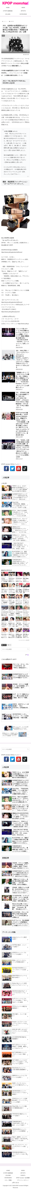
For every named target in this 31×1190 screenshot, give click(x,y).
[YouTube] (18, 468)
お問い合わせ (15, 1182)
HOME (8, 1170)
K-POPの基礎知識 (8, 1173)
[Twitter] (12, 468)
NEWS (4, 645)
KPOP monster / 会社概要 (23, 1177)
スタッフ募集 (8, 1180)
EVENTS (23, 1175)
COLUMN (8, 1175)
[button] (28, 649)
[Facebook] (6, 468)
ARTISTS (23, 1173)
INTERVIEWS (8, 1177)
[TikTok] (24, 468)
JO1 (10, 645)
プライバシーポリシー (23, 1180)
